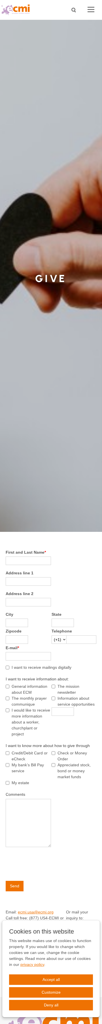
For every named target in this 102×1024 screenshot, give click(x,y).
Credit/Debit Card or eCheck (30, 756)
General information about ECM (29, 689)
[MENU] (91, 10)
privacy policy (32, 964)
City (9, 614)
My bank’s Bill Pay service (28, 768)
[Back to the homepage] (17, 10)
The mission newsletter (68, 689)
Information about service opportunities (76, 701)
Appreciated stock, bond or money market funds (74, 771)
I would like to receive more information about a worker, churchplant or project (31, 722)
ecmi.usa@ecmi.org (36, 912)
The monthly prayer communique (29, 701)
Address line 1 (19, 573)
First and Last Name (26, 552)
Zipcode (14, 631)
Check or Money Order (72, 756)
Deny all (51, 1005)
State (56, 614)
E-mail (12, 648)
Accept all (51, 979)
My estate (20, 782)
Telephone (62, 631)
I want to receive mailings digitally (41, 667)
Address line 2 (19, 593)
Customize (51, 992)
